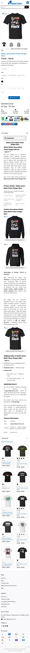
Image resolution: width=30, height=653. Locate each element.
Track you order (5, 599)
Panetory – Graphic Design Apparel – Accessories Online (18, 427)
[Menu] (2, 2)
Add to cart (15, 97)
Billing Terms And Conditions (9, 585)
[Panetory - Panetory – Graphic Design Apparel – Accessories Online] (15, 2)
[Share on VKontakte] (10, 124)
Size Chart (4, 606)
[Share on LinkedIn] (13, 124)
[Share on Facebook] (2, 124)
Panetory (13, 421)
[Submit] (27, 7)
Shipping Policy (5, 604)
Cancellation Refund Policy (8, 601)
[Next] (26, 26)
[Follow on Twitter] (3, 626)
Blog (2, 588)
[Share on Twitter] (5, 124)
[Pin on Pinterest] (8, 124)
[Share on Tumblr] (16, 124)
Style (2, 72)
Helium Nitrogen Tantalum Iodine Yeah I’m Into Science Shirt (7, 538)
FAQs (2, 580)
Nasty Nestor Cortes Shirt (22, 564)
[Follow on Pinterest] (7, 626)
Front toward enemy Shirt (22, 464)
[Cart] (27, 2)
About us (3, 578)
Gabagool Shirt (6, 488)
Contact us (4, 596)
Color (2, 78)
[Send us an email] (5, 626)
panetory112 (13, 432)
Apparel (7, 49)
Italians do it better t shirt (22, 514)
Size (2, 84)
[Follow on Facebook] (2, 626)
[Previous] (3, 26)
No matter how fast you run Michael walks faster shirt (7, 564)
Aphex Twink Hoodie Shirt (22, 488)
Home (2, 49)
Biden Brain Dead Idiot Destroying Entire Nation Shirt (6, 463)
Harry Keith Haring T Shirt (22, 540)
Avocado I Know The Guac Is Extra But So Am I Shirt (7, 513)
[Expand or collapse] (24, 138)
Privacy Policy (5, 583)
